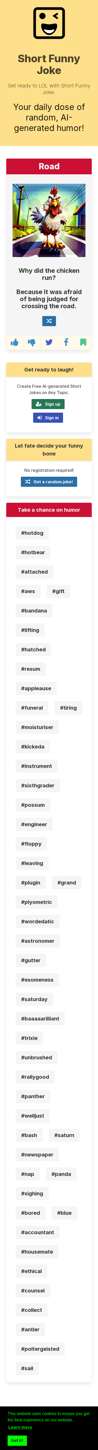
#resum (30, 669)
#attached (34, 572)
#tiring (68, 708)
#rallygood (35, 1077)
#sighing (32, 1193)
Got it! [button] (17, 1440)
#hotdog (32, 533)
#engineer (34, 824)
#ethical (31, 1271)
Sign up (52, 404)
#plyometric (36, 902)
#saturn (64, 1135)
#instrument (36, 766)
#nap (27, 1174)
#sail (27, 1368)
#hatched (33, 649)
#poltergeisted (40, 1349)
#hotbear (33, 552)
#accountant (37, 1232)
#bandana (34, 611)
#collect (31, 1310)
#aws (28, 591)
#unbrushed (36, 1057)
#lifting (30, 630)
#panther (33, 1096)
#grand (66, 883)
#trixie (29, 1038)
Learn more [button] (20, 1427)
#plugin (30, 883)
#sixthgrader (37, 785)
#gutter (31, 960)
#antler (30, 1329)
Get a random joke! (53, 481)
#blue (64, 1213)
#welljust (32, 1116)
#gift (58, 591)
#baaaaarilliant (40, 1018)
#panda (61, 1174)
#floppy (31, 844)
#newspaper (37, 1154)
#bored (30, 1213)
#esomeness (37, 980)
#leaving (32, 863)
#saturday (34, 999)
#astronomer (37, 941)
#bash (29, 1135)
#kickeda (32, 747)
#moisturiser (37, 727)
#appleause (36, 688)
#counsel (33, 1290)
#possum (33, 805)
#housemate (37, 1252)
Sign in (52, 417)
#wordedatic (37, 921)
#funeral (32, 708)
